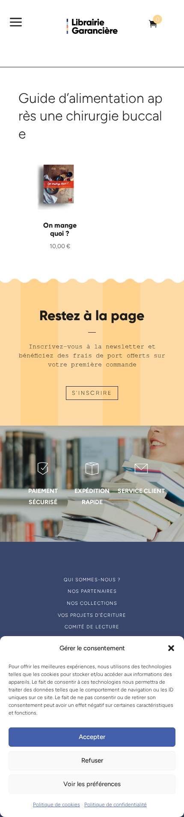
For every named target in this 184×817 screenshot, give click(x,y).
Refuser (92, 760)
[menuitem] (153, 23)
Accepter (92, 737)
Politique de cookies (56, 805)
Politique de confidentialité (115, 805)
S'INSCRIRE (92, 393)
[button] (171, 648)
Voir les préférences (92, 784)
